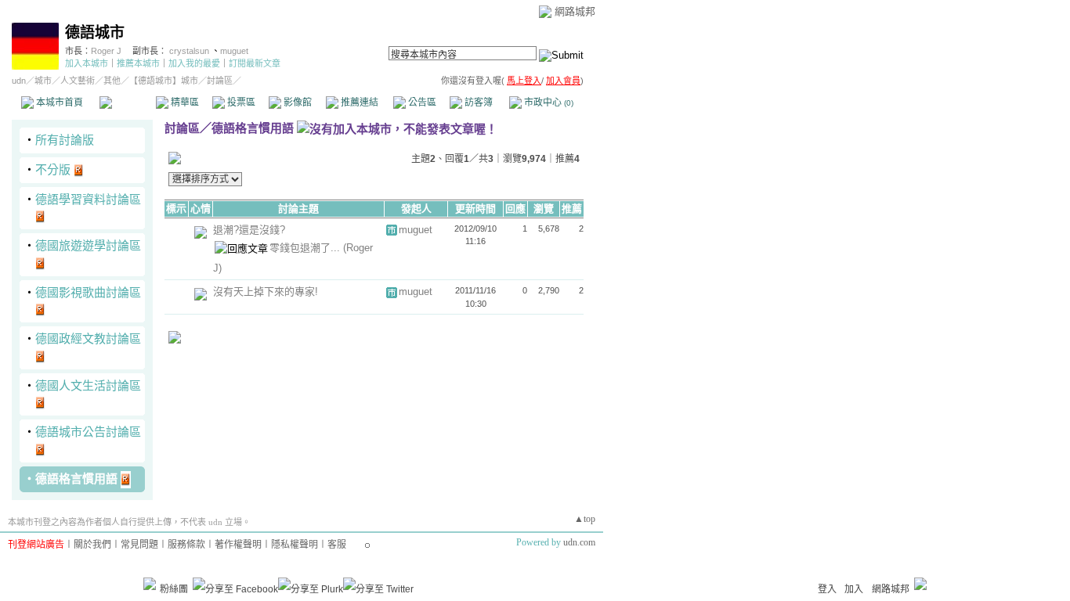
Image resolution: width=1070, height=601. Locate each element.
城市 (43, 80)
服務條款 (186, 544)
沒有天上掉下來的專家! (265, 291)
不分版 (52, 169)
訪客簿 (477, 102)
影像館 (296, 102)
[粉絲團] (149, 584)
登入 (827, 589)
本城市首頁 (58, 102)
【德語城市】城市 (163, 80)
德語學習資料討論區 (88, 199)
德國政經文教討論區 (88, 338)
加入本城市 (86, 63)
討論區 (127, 102)
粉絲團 (174, 589)
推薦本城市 (138, 63)
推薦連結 (358, 102)
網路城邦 (575, 11)
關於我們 (92, 544)
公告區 (421, 102)
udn (19, 80)
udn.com (579, 542)
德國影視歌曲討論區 (88, 292)
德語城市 (95, 32)
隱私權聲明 (294, 544)
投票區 (240, 102)
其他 (112, 80)
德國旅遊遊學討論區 (88, 245)
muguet (234, 51)
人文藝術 (77, 80)
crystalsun (190, 51)
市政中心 (547, 102)
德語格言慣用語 (76, 478)
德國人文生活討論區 (88, 385)
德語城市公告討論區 (88, 431)
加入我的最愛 (194, 63)
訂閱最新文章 (254, 63)
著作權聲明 (238, 544)
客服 (336, 544)
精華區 (183, 102)
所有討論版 (64, 139)
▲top (584, 518)
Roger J (106, 51)
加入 (853, 589)
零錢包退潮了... (306, 248)
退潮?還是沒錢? (249, 230)
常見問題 (139, 544)
